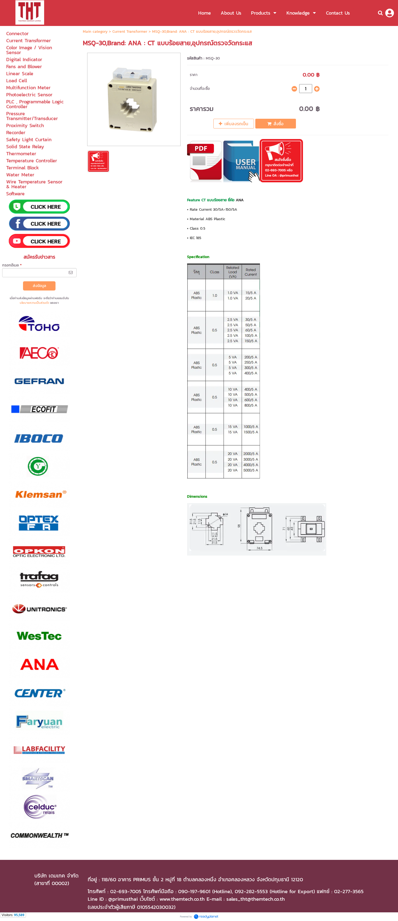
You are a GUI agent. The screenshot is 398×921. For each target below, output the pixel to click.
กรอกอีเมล (12, 265)
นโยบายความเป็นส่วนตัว (34, 303)
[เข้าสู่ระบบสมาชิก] (389, 13)
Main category (95, 31)
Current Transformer (129, 31)
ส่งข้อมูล (39, 286)
